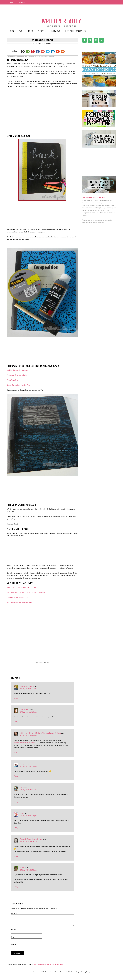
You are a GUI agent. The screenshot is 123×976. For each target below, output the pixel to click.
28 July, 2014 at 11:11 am (28, 841)
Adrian (22, 867)
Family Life (46, 662)
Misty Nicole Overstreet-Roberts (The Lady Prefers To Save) (40, 733)
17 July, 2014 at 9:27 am (28, 689)
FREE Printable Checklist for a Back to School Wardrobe (26, 592)
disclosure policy (43, 56)
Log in (78, 972)
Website (13, 945)
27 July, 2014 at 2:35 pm (28, 816)
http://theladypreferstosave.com (24, 743)
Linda (22, 787)
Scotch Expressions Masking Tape (18, 385)
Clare (22, 813)
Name (13, 929)
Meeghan (23, 764)
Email (13, 937)
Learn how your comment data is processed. (49, 964)
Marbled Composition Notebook (17, 370)
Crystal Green (24, 709)
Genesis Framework (61, 972)
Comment (14, 913)
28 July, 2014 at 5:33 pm (28, 870)
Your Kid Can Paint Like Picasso (18, 597)
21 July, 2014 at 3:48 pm (28, 735)
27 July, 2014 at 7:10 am (28, 790)
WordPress (71, 972)
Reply (16, 698)
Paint (25, 375)
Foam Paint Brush (13, 380)
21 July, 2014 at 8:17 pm (28, 766)
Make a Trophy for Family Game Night (19, 602)
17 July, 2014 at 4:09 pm (28, 712)
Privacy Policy (85, 972)
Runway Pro (49, 972)
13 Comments (48, 43)
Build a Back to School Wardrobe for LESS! (21, 587)
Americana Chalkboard (15, 375)
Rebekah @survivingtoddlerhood (31, 839)
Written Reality (61, 21)
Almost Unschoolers (27, 686)
